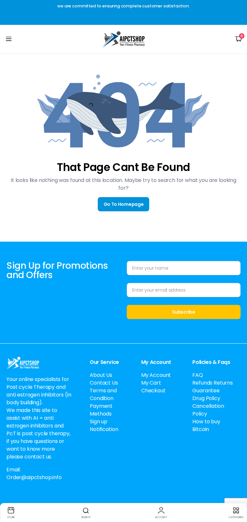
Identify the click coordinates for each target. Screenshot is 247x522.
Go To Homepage (124, 204)
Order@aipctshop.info (34, 477)
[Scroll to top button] (236, 493)
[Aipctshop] (123, 39)
